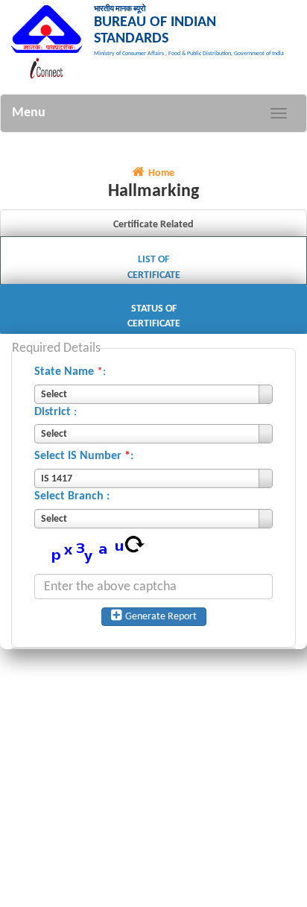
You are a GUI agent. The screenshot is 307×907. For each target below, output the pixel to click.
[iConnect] (48, 68)
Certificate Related (153, 224)
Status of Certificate (153, 316)
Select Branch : (72, 496)
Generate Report (161, 616)
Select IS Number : (83, 456)
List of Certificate (153, 267)
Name (79, 372)
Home (161, 173)
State (47, 372)
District (52, 412)
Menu (28, 113)
